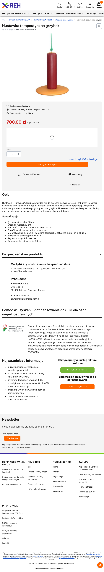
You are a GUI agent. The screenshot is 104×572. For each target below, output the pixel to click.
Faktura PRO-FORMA (77, 370)
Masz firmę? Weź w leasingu (83, 159)
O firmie (5, 538)
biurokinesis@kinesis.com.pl (25, 298)
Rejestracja (58, 476)
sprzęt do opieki (38, 556)
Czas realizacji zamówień (90, 474)
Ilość (8, 149)
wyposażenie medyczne (66, 558)
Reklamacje (84, 496)
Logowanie (58, 486)
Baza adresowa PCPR (11, 484)
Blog (30, 467)
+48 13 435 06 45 (20, 295)
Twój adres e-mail (10, 434)
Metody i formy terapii (37, 471)
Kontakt (5, 543)
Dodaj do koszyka (47, 164)
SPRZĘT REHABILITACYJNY (19, 20)
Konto (55, 467)
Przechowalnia (59, 481)
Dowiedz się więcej (77, 387)
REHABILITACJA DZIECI (43, 20)
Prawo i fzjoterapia (36, 484)
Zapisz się (12, 438)
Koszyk (56, 471)
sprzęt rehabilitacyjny (93, 554)
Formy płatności (85, 487)
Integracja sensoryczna (64, 20)
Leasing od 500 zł (87, 492)
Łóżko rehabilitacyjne (37, 489)
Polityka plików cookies (12, 518)
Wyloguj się (58, 491)
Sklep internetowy (49, 568)
